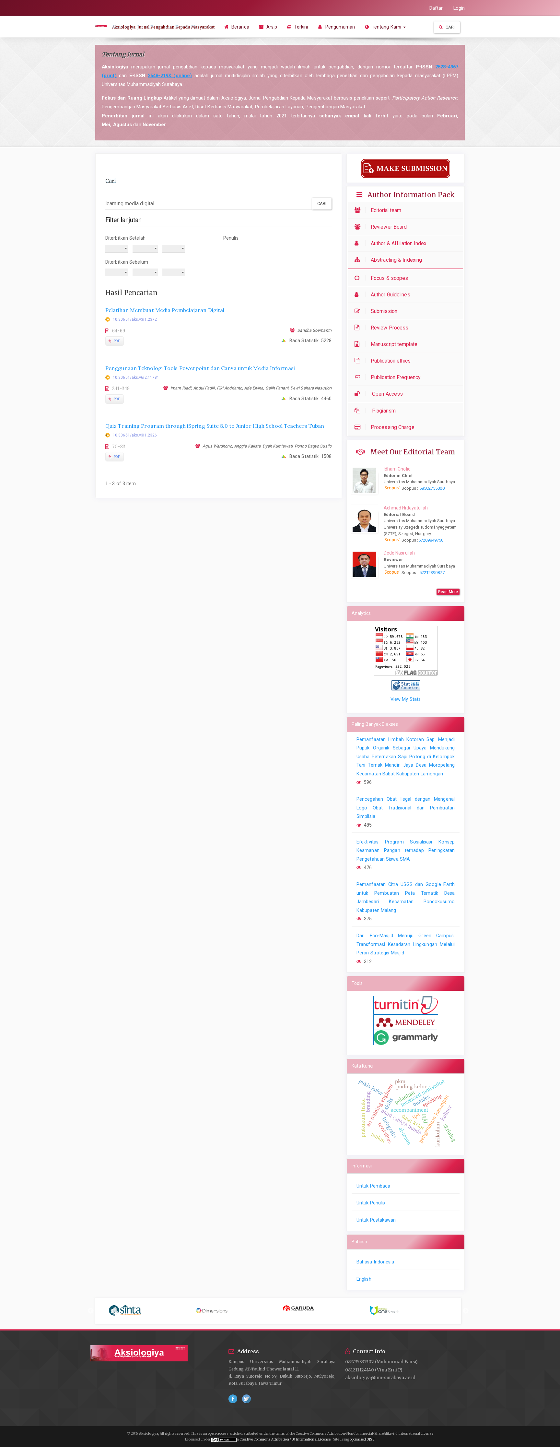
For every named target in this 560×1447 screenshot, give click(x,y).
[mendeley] (405, 1021)
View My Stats (406, 699)
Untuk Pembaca (373, 1186)
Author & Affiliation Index (399, 243)
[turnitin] (405, 1004)
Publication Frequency (395, 377)
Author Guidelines (390, 295)
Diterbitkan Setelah (125, 238)
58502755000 (431, 488)
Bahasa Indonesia (375, 1261)
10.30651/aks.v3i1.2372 (135, 319)
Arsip (271, 27)
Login (459, 8)
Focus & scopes (389, 278)
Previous (91, 1311)
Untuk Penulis (370, 1202)
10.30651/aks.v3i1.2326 (135, 435)
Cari (450, 27)
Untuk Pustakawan (376, 1220)
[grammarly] (405, 1037)
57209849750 (431, 540)
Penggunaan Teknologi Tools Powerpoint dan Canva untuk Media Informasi (200, 368)
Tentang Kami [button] (386, 27)
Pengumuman (339, 27)
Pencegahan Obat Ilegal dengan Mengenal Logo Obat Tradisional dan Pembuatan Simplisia (405, 807)
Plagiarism (383, 411)
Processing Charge (392, 427)
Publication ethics (391, 361)
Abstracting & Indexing (396, 260)
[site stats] (405, 685)
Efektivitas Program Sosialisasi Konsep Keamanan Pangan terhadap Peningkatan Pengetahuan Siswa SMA (405, 850)
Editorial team (386, 210)
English (363, 1279)
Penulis (231, 238)
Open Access (387, 394)
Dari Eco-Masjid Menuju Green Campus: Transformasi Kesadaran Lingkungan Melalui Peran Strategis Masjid (405, 944)
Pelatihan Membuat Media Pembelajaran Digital (164, 310)
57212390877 (432, 572)
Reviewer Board (389, 227)
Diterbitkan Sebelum (126, 262)
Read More (448, 592)
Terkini (300, 27)
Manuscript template (394, 344)
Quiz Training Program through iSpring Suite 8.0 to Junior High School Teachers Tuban (214, 426)
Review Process (389, 328)
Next (465, 1311)
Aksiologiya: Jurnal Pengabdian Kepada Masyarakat (163, 27)
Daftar (436, 8)
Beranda (239, 27)
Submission (384, 311)
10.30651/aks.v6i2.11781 (136, 377)
